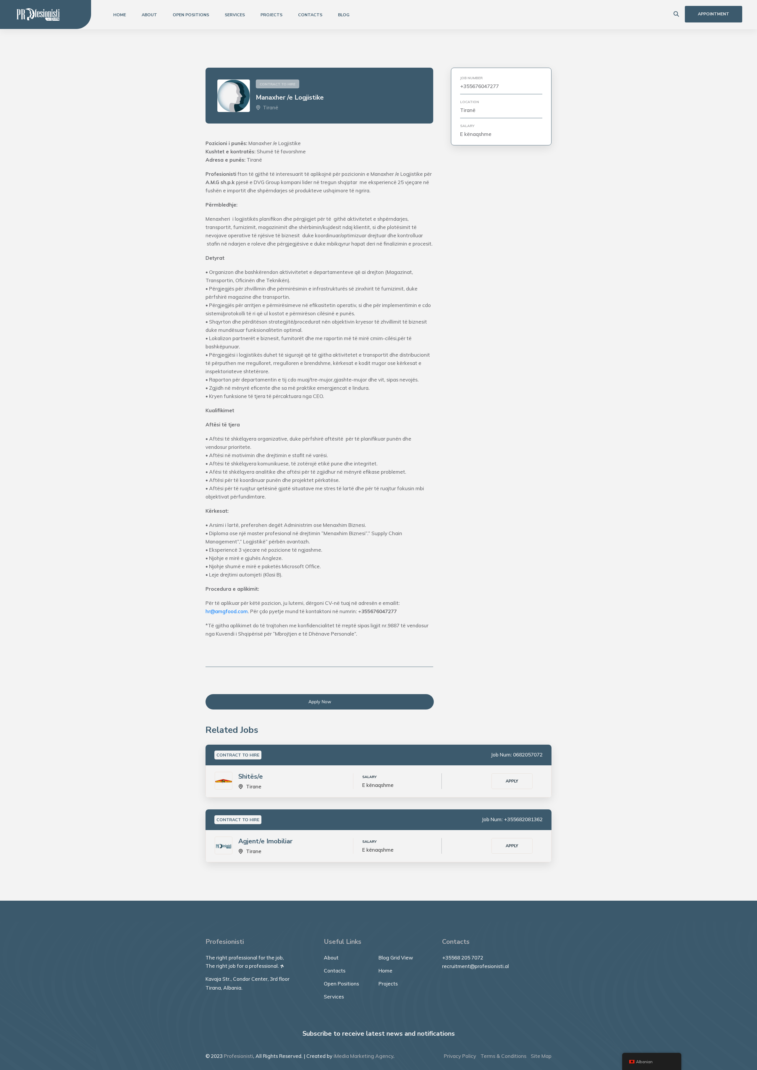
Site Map (541, 1056)
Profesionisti (238, 1056)
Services (235, 15)
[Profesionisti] (38, 14)
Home (119, 15)
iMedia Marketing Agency (363, 1056)
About (149, 15)
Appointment (713, 14)
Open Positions (191, 15)
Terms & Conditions (503, 1056)
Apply (512, 781)
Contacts (310, 15)
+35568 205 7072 (462, 957)
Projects (271, 15)
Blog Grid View (395, 957)
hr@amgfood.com (227, 611)
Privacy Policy (460, 1056)
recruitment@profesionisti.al (475, 966)
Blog (344, 15)
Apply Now (319, 701)
